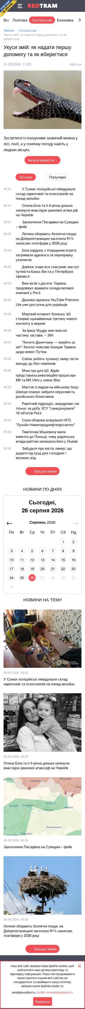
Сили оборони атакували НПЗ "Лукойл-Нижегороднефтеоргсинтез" (45, 422)
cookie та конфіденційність (55, 992)
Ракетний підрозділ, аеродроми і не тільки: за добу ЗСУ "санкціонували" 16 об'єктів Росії (47, 408)
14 (53, 559)
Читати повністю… (42, 160)
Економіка (65, 19)
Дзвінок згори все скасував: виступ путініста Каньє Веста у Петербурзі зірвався (47, 271)
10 (11, 559)
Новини (9, 30)
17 (11, 568)
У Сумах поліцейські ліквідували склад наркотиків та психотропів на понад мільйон (45, 193)
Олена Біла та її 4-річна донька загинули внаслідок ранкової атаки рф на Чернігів (47, 210)
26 (32, 577)
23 (73, 568)
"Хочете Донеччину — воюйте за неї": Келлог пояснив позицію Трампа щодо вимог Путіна (46, 347)
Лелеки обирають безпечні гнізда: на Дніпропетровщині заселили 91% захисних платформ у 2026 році (46, 238)
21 (53, 568)
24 (11, 577)
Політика (20, 19)
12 (32, 559)
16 (73, 559)
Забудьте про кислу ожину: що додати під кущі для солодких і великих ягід (44, 453)
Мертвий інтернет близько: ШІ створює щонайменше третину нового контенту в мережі (46, 318)
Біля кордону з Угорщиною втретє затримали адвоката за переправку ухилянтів (46, 255)
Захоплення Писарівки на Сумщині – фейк (47, 224)
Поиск (79, 5)
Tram (42, 5)
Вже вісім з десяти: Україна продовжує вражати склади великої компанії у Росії (45, 288)
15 (63, 559)
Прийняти (42, 1001)
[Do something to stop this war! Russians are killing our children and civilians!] (8, 8)
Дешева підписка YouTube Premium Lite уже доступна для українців (47, 302)
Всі (6, 19)
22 (63, 568)
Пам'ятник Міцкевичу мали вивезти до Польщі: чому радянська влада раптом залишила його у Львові (47, 436)
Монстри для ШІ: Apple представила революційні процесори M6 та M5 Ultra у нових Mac (46, 375)
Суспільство (42, 19)
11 (22, 559)
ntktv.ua (75, 64)
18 (22, 568)
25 (22, 577)
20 (42, 568)
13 (42, 559)
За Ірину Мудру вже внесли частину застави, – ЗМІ (41, 332)
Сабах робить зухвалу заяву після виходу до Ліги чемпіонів (47, 361)
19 (32, 568)
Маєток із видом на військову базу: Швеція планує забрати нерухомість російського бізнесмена (47, 391)
